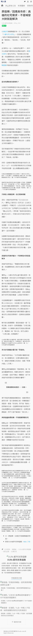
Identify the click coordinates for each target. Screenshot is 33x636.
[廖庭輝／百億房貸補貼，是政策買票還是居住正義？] (16, 583)
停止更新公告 (10, 5)
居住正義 (6, 551)
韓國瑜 (14, 549)
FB (29, 541)
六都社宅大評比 (8, 34)
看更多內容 (17, 622)
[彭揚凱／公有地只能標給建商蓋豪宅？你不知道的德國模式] (16, 596)
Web (25, 541)
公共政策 (7, 549)
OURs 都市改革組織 (7, 23)
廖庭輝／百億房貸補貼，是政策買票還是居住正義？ (16, 589)
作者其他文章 (16, 578)
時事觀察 (21, 5)
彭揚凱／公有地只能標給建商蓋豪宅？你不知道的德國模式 (16, 602)
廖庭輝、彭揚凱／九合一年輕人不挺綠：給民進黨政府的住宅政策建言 (16, 614)
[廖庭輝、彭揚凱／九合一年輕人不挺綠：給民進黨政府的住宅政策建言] (16, 608)
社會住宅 (14, 551)
